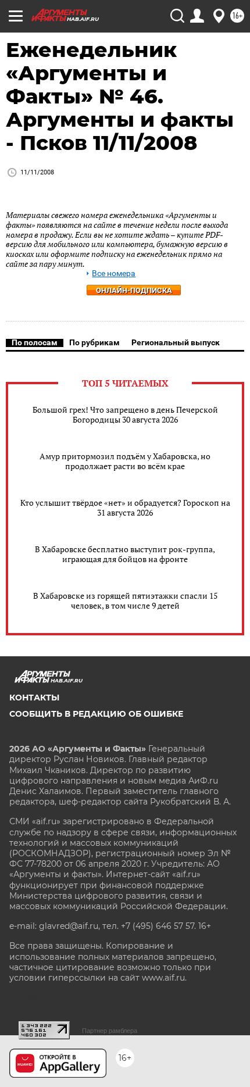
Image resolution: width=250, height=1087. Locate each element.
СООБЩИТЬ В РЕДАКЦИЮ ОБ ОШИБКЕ (96, 714)
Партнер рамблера (109, 1030)
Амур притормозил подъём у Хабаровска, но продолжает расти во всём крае (125, 461)
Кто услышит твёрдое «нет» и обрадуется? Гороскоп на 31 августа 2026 (125, 507)
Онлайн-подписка (134, 290)
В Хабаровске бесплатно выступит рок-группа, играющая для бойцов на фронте (125, 554)
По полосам (35, 342)
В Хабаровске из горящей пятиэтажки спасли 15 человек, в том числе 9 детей (125, 600)
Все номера (113, 273)
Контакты (34, 697)
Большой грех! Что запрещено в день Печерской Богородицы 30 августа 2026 (125, 414)
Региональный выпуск (175, 342)
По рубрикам (94, 342)
